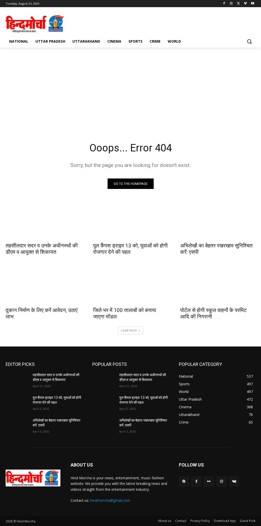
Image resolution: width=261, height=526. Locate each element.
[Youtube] (252, 4)
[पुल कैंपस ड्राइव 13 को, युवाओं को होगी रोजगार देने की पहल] (130, 220)
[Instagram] (231, 4)
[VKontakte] (234, 481)
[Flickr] (209, 481)
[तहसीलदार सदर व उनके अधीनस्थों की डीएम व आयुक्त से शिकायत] (43, 220)
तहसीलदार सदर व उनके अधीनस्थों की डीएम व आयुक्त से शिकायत (42, 249)
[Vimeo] (245, 4)
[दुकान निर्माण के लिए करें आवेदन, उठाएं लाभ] (43, 285)
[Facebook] (224, 4)
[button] (249, 41)
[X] (238, 4)
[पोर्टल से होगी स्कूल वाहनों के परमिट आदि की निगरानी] (217, 285)
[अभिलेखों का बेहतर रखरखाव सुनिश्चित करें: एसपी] (217, 220)
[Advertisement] (125, 23)
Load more (129, 330)
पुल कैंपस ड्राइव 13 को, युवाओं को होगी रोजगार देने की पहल (130, 249)
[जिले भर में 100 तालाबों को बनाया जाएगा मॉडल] (130, 285)
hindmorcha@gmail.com (110, 500)
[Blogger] (184, 481)
